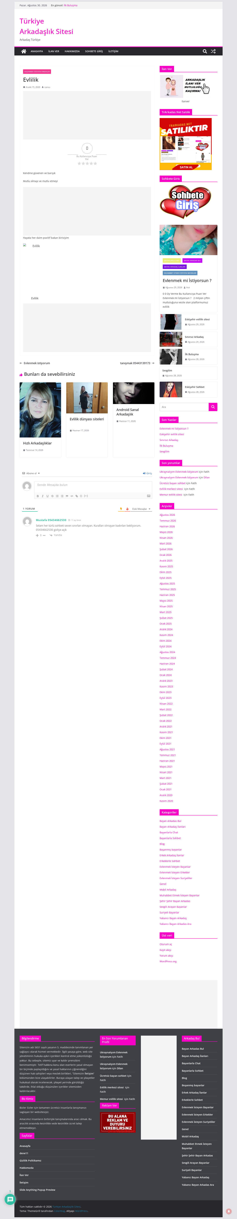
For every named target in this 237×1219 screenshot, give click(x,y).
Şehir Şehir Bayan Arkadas (175, 901)
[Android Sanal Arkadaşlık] (133, 385)
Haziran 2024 (167, 663)
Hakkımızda (72, 51)
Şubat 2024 (166, 669)
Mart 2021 (165, 778)
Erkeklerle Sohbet (170, 861)
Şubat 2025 (166, 617)
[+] (86, 495)
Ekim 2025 (165, 572)
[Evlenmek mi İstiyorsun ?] (188, 240)
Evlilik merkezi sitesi (172, 489)
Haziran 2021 (167, 760)
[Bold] (37, 496)
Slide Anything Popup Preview (37, 1189)
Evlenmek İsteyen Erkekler (37, 71)
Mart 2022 (165, 709)
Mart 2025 (165, 612)
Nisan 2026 (166, 537)
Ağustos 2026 (167, 515)
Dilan (207, 477)
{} (81, 495)
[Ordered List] (57, 496)
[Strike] (52, 496)
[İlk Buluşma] (171, 357)
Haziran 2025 (167, 595)
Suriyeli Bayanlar (169, 912)
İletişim (113, 51)
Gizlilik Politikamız (30, 1160)
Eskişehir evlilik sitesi (197, 319)
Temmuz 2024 (168, 658)
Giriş (149, 473)
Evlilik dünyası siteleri (87, 421)
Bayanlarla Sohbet (170, 838)
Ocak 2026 (166, 555)
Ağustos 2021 (167, 749)
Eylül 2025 (165, 577)
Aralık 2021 (166, 726)
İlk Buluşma (71, 6)
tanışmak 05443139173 (135, 363)
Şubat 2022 (166, 715)
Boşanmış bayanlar (171, 849)
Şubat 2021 (166, 783)
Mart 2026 (165, 543)
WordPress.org (168, 961)
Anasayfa (37, 51)
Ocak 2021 (166, 789)
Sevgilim (167, 370)
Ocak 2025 (166, 623)
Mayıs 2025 (166, 600)
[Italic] (42, 496)
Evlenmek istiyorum (37, 363)
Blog (162, 843)
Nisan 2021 (166, 772)
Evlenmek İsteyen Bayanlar (175, 866)
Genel (163, 884)
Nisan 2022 (166, 703)
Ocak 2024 (166, 675)
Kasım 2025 (166, 566)
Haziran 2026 (167, 526)
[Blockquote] (67, 496)
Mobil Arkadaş (168, 889)
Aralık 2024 (166, 629)
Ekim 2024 (165, 640)
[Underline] (47, 496)
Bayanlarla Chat (171, 260)
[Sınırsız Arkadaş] (171, 339)
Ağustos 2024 (167, 652)
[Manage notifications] (229, 1211)
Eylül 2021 (165, 743)
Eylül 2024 (165, 646)
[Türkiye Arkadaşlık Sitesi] (24, 51)
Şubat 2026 (166, 549)
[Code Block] (71, 496)
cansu (47, 87)
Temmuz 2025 (168, 589)
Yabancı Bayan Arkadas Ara (175, 924)
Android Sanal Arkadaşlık (127, 412)
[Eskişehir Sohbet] (171, 389)
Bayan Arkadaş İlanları (174, 267)
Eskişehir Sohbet (194, 387)
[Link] (76, 496)
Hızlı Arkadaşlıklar (37, 443)
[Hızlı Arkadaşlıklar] (40, 385)
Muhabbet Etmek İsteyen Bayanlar (180, 273)
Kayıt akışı (165, 950)
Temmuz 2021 (168, 755)
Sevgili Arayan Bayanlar (173, 906)
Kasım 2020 (166, 800)
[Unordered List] (62, 496)
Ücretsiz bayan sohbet (172, 483)
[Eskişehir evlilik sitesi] (171, 322)
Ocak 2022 (166, 720)
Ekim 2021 (165, 738)
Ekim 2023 (165, 692)
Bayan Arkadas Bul (192, 260)
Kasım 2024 (166, 635)
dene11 (24, 1153)
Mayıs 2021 (166, 766)
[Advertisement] (87, 115)
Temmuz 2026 (168, 520)
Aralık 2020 (166, 795)
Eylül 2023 (165, 698)
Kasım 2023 (166, 686)
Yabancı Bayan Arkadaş (173, 918)
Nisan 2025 (166, 606)
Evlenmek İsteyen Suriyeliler (176, 878)
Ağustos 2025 (167, 583)
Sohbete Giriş (94, 51)
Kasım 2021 (166, 732)
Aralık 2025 (166, 560)
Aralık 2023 (166, 680)
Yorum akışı (166, 955)
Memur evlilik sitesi (171, 494)
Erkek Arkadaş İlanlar (172, 855)
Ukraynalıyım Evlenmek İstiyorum (179, 471)
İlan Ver (53, 51)
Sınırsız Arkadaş (194, 337)
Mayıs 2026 (166, 532)
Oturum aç (166, 944)
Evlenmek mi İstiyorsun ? (188, 280)
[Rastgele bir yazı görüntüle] (213, 51)
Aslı (188, 287)
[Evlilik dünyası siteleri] (87, 385)
